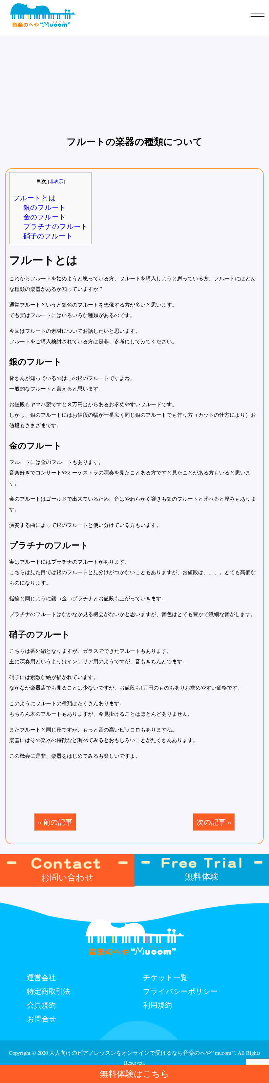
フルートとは (34, 197)
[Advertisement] (134, 46)
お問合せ (41, 1018)
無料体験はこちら (134, 1073)
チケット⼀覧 (165, 977)
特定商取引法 (48, 991)
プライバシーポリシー (180, 991)
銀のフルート (44, 207)
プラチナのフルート (55, 226)
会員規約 (41, 1005)
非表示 (56, 181)
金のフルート (44, 216)
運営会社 (41, 977)
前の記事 (57, 822)
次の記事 (211, 822)
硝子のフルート (48, 235)
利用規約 (157, 1005)
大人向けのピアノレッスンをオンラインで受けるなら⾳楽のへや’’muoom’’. (142, 1052)
